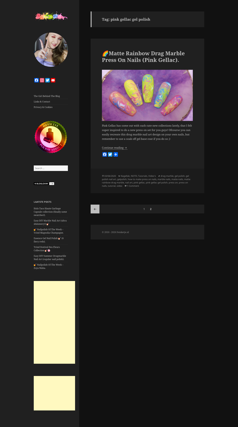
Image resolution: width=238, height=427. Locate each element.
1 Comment (133, 185)
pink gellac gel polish (157, 182)
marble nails (164, 179)
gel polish (180, 175)
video (119, 185)
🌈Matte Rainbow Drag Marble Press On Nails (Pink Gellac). (143, 56)
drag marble (167, 175)
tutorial (112, 185)
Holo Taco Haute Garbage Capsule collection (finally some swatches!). (50, 212)
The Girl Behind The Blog (47, 96)
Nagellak (125, 175)
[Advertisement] (54, 322)
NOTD (134, 175)
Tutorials (142, 175)
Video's (152, 175)
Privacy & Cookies (43, 107)
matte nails (177, 179)
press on (173, 182)
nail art (128, 182)
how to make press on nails (142, 179)
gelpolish (122, 179)
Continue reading (115, 147)
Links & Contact (42, 101)
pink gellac (139, 182)
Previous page (95, 209)
